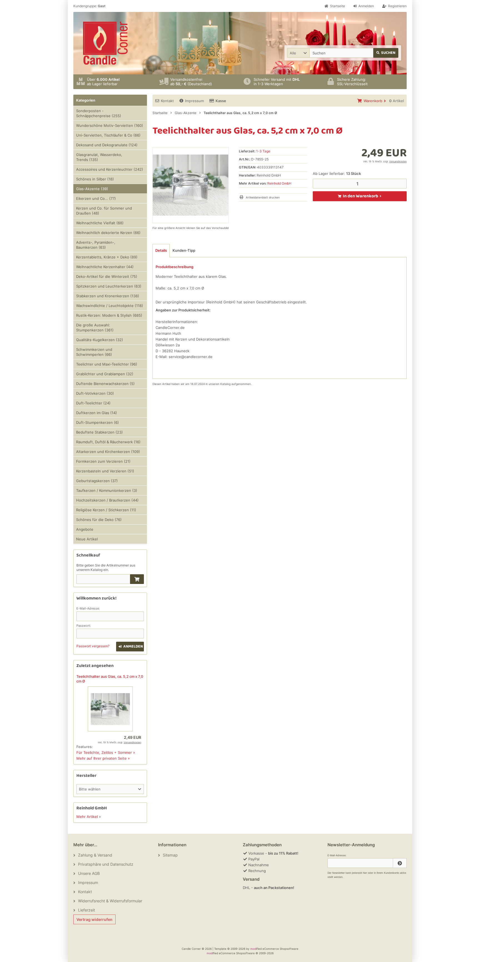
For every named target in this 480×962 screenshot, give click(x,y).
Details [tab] (161, 250)
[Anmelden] (399, 863)
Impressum (194, 101)
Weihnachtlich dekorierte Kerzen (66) (108, 232)
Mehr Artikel (87, 816)
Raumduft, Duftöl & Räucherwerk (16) (108, 442)
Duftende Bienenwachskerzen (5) (105, 383)
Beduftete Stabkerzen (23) (99, 432)
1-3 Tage (263, 151)
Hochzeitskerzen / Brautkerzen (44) (107, 500)
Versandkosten (398, 161)
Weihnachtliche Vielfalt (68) (100, 223)
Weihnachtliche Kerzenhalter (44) (105, 267)
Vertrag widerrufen (94, 919)
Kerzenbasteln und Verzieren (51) (105, 471)
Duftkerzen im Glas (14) (96, 413)
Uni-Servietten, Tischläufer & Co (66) (108, 135)
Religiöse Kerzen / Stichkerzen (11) (106, 510)
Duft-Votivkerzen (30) (95, 393)
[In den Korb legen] (137, 579)
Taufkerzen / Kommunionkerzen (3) (106, 490)
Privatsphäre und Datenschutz (105, 864)
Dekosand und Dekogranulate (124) (107, 145)
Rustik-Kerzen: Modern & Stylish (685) (109, 315)
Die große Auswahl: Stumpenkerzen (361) (95, 327)
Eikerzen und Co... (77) (96, 198)
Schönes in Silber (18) (95, 179)
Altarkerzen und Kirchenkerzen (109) (108, 451)
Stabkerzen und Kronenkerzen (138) (107, 296)
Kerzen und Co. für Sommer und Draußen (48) (104, 210)
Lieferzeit (86, 910)
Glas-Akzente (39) (92, 189)
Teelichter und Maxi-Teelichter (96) (106, 364)
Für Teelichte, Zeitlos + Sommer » (105, 752)
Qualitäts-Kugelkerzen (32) (99, 340)
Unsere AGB (89, 873)
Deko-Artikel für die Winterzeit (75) (106, 276)
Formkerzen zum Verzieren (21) (103, 461)
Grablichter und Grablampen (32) (104, 374)
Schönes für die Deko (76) (99, 519)
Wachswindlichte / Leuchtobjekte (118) (109, 305)
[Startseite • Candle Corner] (105, 43)
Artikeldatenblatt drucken (263, 197)
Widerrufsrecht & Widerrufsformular (110, 900)
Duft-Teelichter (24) (93, 403)
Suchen (385, 53)
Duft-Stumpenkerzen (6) (97, 422)
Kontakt (167, 101)
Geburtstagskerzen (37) (97, 481)
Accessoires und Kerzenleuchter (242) (109, 169)
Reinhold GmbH (279, 183)
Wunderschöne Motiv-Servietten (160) (109, 125)
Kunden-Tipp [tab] (183, 250)
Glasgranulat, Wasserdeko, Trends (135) (99, 157)
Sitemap (170, 855)
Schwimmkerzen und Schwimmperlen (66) (94, 352)
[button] (298, 53)
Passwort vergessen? (92, 646)
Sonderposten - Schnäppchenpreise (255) (98, 113)
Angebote (84, 529)
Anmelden (130, 646)
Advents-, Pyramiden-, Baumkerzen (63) (95, 245)
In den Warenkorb (359, 196)
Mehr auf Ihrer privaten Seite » (103, 758)
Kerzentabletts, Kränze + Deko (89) (107, 257)
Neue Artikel (87, 539)
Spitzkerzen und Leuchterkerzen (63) (108, 286)
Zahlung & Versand (95, 855)
